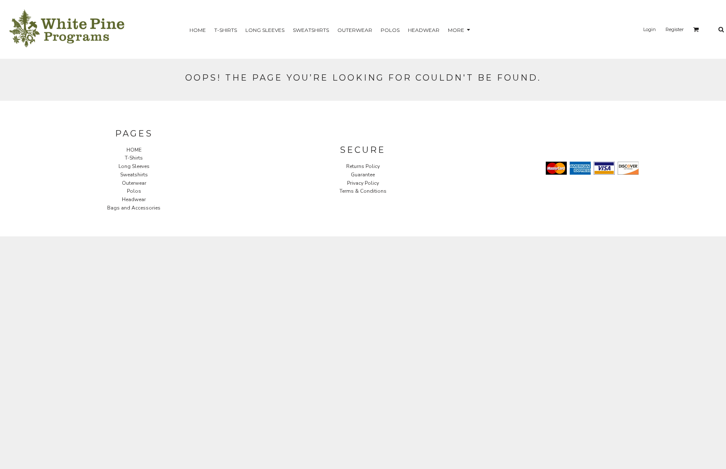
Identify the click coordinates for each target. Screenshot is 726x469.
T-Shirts (134, 158)
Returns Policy (363, 166)
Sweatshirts (134, 174)
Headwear (134, 199)
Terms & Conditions (363, 191)
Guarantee (363, 174)
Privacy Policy (363, 183)
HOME (134, 150)
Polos (134, 191)
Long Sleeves (134, 166)
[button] (696, 29)
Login (649, 29)
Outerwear (134, 183)
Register (675, 29)
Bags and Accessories (133, 207)
